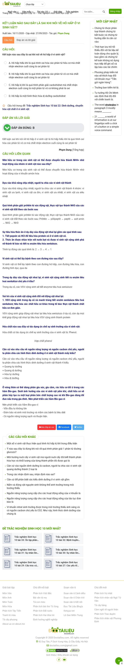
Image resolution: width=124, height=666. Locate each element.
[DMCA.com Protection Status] (56, 651)
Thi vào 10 (42, 11)
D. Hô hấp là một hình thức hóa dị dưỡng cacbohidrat (37, 96)
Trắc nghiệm (72, 11)
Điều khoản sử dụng (68, 655)
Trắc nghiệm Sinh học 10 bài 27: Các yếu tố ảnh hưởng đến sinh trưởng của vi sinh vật (67, 564)
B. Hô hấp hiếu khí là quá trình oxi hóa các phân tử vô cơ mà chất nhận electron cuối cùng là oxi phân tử (43, 76)
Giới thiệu (51, 655)
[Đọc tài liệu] (59, 659)
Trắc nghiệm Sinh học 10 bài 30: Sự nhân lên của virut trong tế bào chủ (67, 551)
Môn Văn (6, 593)
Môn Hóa (7, 606)
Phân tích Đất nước (42, 610)
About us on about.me (13, 624)
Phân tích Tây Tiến (11, 610)
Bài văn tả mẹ (40, 597)
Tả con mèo (39, 602)
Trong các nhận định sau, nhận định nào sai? (31, 474)
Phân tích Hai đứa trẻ (43, 615)
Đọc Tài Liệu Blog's (73, 606)
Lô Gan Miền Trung (73, 615)
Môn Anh (6, 597)
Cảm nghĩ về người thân (106, 609)
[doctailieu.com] (62, 631)
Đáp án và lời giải (26, 40)
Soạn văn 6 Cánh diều (74, 593)
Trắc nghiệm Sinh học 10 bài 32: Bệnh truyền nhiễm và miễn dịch (67, 539)
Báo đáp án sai (47, 427)
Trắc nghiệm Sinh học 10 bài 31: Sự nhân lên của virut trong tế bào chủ (25, 551)
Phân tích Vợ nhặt (103, 593)
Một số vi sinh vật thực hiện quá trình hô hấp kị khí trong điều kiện (42, 443)
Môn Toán (7, 602)
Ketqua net (69, 610)
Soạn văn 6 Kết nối (73, 602)
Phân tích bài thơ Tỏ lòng (45, 606)
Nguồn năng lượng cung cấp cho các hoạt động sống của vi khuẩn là (43, 493)
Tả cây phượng (9, 619)
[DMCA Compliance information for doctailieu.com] (74, 651)
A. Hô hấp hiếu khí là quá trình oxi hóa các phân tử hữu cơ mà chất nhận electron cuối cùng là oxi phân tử (44, 65)
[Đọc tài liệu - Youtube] (64, 659)
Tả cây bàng (100, 605)
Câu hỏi (8, 40)
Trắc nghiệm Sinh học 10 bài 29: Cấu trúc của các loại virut (26, 564)
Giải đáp (58, 11)
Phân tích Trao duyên (104, 614)
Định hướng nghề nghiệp (45, 619)
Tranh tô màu (9, 615)
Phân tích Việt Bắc (42, 593)
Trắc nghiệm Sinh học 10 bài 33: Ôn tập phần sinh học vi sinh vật (25, 539)
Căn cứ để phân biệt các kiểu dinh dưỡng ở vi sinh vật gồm (38, 479)
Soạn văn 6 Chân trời (74, 597)
